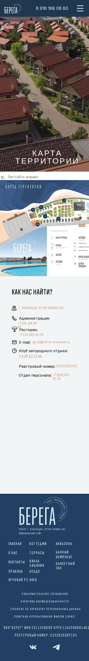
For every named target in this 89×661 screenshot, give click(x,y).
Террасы (36, 553)
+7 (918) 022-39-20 (62, 377)
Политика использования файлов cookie (45, 616)
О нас (13, 553)
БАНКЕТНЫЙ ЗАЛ (65, 565)
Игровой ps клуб (23, 580)
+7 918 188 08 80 (27, 325)
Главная (15, 544)
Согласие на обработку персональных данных (45, 609)
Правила (16, 571)
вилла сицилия (36, 563)
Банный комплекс (64, 554)
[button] (80, 8)
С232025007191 (67, 366)
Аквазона (64, 544)
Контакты (16, 562)
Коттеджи (38, 544)
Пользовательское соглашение (45, 594)
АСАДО (34, 571)
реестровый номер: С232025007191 (46, 635)
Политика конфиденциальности (45, 601)
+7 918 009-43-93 (31, 335)
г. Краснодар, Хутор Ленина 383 (41, 308)
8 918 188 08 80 (52, 8)
